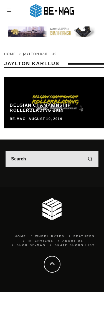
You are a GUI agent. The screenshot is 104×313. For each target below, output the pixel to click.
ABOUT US (72, 240)
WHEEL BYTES (50, 236)
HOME (20, 236)
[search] (90, 159)
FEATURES (84, 236)
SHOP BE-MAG (31, 245)
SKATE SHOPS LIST (75, 245)
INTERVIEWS (41, 240)
